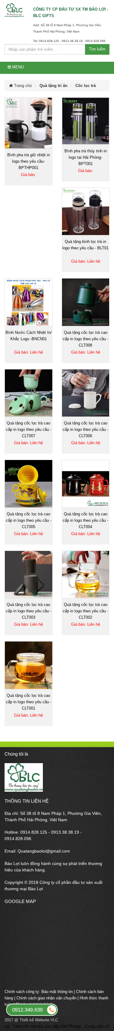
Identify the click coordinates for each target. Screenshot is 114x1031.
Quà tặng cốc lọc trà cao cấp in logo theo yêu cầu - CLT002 (85, 611)
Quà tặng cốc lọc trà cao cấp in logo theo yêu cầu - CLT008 (85, 339)
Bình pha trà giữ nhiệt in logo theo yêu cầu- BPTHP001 (28, 161)
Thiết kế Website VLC (38, 1020)
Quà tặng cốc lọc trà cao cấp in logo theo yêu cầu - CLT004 (85, 520)
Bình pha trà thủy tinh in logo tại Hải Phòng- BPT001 (85, 157)
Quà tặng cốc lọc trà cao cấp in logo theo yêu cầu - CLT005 (28, 520)
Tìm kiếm (97, 49)
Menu (17, 67)
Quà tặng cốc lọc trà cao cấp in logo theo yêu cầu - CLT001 (28, 702)
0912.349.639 (27, 1010)
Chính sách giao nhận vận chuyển (46, 998)
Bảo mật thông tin (57, 991)
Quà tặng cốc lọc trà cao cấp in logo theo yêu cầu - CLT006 (85, 429)
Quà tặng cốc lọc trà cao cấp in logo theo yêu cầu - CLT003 (28, 611)
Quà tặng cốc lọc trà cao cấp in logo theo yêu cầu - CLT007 (28, 429)
